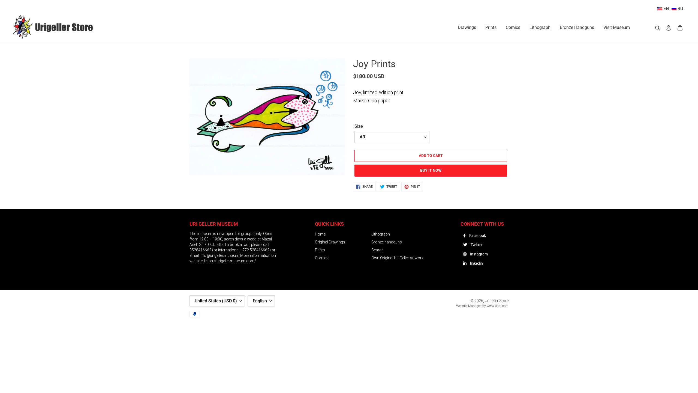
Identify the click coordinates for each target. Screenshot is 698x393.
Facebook (477, 235)
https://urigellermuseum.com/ (230, 261)
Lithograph (380, 234)
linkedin (476, 263)
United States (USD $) (216, 300)
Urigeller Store (497, 301)
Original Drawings (330, 242)
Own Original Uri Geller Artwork (397, 258)
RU (679, 8)
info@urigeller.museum (220, 255)
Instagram (478, 254)
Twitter (476, 245)
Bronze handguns (386, 242)
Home (320, 234)
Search (377, 250)
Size (358, 126)
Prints (320, 250)
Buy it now (430, 170)
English (260, 300)
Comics (322, 258)
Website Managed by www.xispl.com (482, 306)
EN (665, 8)
